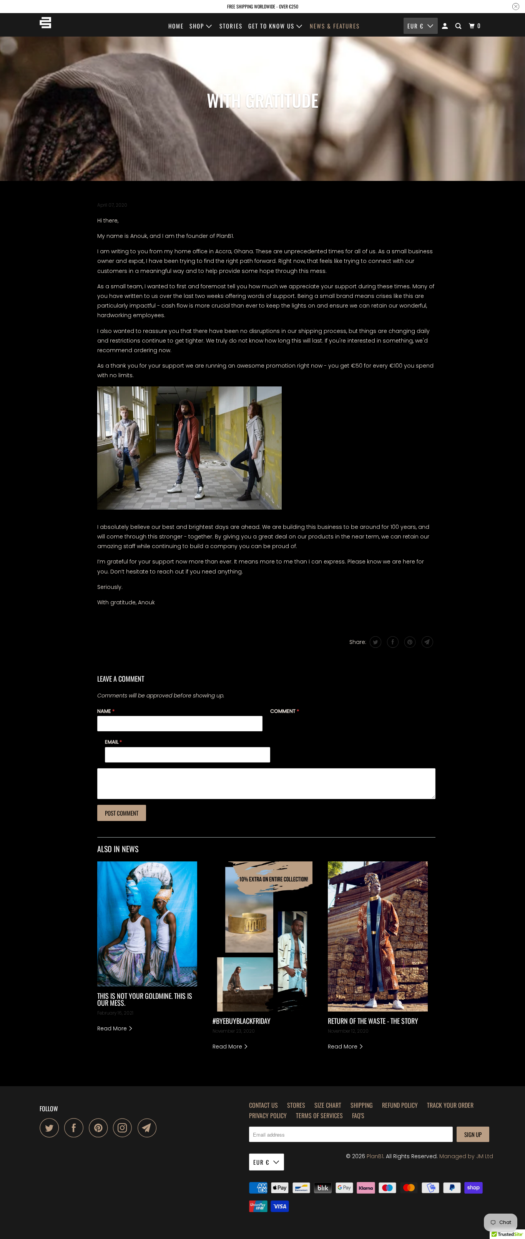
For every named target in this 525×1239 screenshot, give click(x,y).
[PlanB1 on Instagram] (124, 1127)
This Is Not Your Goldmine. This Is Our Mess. (144, 999)
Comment (284, 711)
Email (113, 742)
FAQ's (358, 1115)
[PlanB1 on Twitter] (51, 1127)
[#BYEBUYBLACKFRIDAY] (262, 936)
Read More (112, 1028)
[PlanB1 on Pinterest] (100, 1127)
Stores (296, 1105)
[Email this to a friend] (426, 642)
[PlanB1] (45, 24)
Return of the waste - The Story (373, 1021)
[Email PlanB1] (149, 1127)
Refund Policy (400, 1105)
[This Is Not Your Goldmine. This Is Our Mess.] (147, 924)
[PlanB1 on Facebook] (75, 1127)
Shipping (362, 1105)
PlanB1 (375, 1156)
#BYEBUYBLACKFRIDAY (242, 1021)
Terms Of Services (319, 1115)
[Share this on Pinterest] (409, 642)
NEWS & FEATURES (335, 26)
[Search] (459, 26)
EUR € (415, 26)
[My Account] (445, 26)
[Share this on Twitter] (374, 642)
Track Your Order (450, 1105)
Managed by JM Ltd (466, 1156)
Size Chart (327, 1105)
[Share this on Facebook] (392, 642)
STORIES (231, 26)
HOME (176, 26)
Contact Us (263, 1105)
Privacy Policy (268, 1115)
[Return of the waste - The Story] (378, 936)
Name (106, 711)
